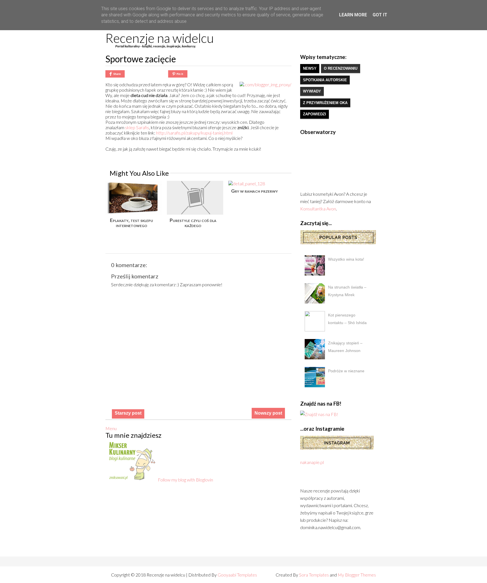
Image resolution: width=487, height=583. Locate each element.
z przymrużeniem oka (325, 103)
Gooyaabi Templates (237, 574)
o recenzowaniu (340, 68)
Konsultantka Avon (318, 208)
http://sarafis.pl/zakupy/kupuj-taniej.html (194, 132)
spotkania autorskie (325, 80)
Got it (380, 14)
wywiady (312, 91)
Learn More (353, 14)
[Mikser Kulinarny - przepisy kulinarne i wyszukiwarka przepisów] (131, 479)
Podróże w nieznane (346, 371)
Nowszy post (268, 413)
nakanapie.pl (312, 462)
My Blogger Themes (357, 574)
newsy (309, 68)
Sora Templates (314, 574)
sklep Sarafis (137, 127)
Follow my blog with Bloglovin (185, 479)
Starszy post (128, 413)
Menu (111, 428)
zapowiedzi (314, 114)
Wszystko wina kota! (346, 259)
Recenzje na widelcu (159, 38)
